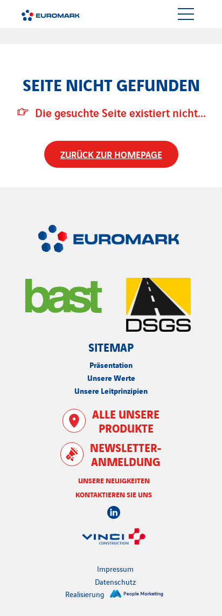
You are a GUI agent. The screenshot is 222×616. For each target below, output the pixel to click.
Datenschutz (115, 581)
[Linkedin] (113, 512)
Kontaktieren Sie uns (113, 494)
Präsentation (111, 364)
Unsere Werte (111, 377)
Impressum (115, 568)
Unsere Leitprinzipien (111, 390)
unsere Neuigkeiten (114, 480)
